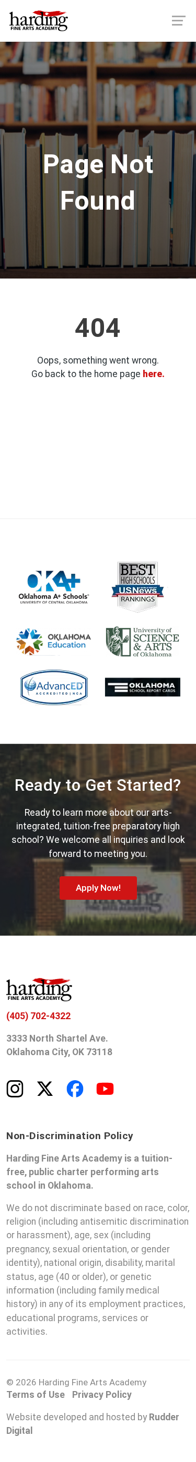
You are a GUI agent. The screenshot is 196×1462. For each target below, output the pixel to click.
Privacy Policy (102, 1394)
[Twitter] (45, 1088)
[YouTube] (105, 1088)
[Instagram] (15, 1088)
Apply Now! (98, 888)
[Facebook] (75, 1088)
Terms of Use (35, 1394)
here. (154, 374)
